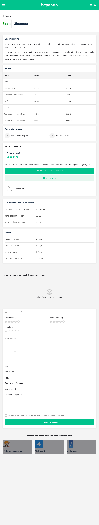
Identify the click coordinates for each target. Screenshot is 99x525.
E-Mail (7, 378)
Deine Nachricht (12, 389)
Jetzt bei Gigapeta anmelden (51, 170)
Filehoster (7, 16)
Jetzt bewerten (51, 178)
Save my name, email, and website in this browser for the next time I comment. (36, 415)
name (7, 367)
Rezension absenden (50, 422)
